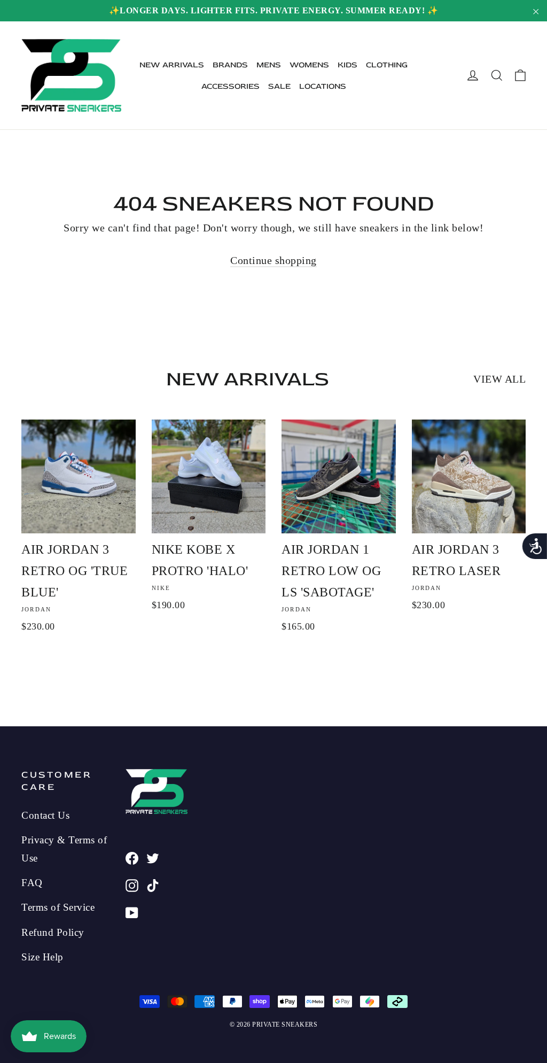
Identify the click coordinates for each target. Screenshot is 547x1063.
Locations (322, 86)
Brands (230, 65)
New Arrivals (171, 65)
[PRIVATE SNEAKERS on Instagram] (132, 884)
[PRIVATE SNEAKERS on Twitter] (152, 856)
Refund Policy (52, 932)
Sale (279, 86)
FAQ (32, 882)
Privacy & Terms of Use (64, 848)
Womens (309, 65)
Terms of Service (58, 907)
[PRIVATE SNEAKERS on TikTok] (152, 884)
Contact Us (45, 815)
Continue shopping (273, 260)
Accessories (230, 86)
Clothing (387, 65)
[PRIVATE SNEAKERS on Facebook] (132, 856)
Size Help (42, 957)
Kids (347, 65)
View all (499, 379)
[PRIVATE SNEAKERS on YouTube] (132, 911)
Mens (268, 65)
